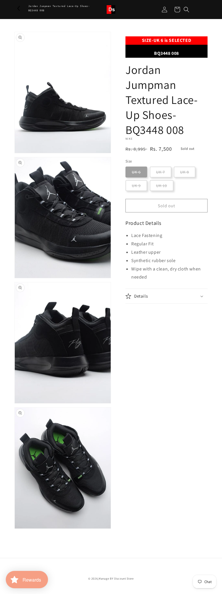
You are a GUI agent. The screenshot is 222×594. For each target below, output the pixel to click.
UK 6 (136, 172)
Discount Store (124, 578)
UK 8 (184, 172)
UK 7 (160, 172)
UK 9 (136, 185)
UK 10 (161, 185)
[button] (186, 9)
